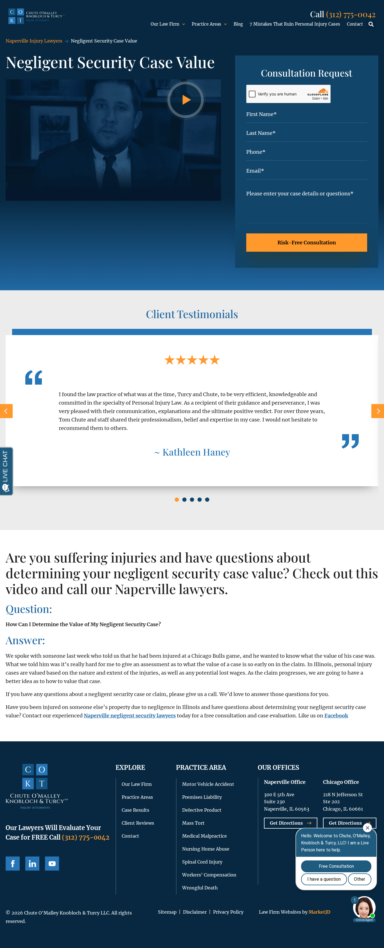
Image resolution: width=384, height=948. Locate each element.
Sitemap (167, 912)
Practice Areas (206, 24)
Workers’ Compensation (209, 875)
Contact (355, 24)
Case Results (135, 810)
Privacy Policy (228, 912)
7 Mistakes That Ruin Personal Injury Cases (295, 24)
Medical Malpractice (204, 836)
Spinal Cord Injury (202, 862)
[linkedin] (32, 863)
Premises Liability (202, 797)
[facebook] (13, 863)
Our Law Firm (165, 24)
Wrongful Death (200, 888)
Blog (238, 24)
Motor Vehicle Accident (208, 784)
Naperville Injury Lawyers (34, 41)
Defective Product (202, 810)
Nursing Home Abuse (205, 849)
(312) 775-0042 (351, 13)
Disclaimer (195, 912)
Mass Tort (193, 823)
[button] (371, 24)
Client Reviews (138, 823)
